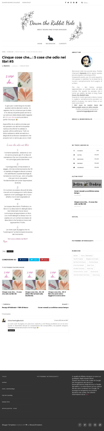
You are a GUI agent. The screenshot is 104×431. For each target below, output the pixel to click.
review (76, 255)
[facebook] (65, 2)
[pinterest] (73, 2)
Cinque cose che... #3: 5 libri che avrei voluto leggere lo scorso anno (57, 294)
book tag (90, 268)
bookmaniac (94, 271)
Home (39, 43)
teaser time (90, 265)
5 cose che (10, 51)
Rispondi (11, 330)
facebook (88, 150)
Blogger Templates (9, 425)
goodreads (88, 167)
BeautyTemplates (36, 425)
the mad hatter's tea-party (81, 275)
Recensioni (50, 43)
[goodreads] (76, 2)
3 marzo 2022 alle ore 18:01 (61, 320)
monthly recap (93, 262)
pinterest (88, 163)
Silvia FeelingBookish (16, 321)
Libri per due (10, 117)
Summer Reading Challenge (11, 2)
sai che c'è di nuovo (80, 262)
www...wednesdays (87, 255)
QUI (86, 394)
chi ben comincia (79, 268)
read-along (96, 275)
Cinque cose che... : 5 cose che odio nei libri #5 (12, 293)
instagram (88, 159)
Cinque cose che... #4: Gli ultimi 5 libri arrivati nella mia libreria (34, 294)
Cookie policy (26, 2)
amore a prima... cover (81, 271)
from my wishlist (79, 265)
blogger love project (92, 259)
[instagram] (71, 2)
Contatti (62, 43)
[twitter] (68, 2)
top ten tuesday (78, 259)
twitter (88, 155)
